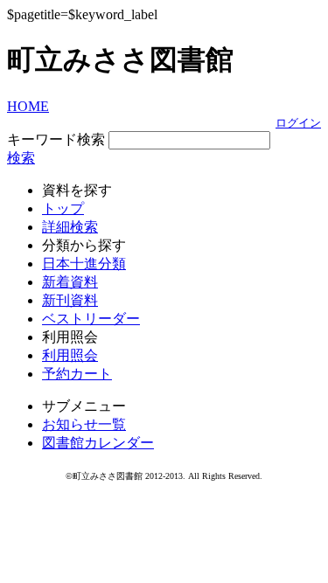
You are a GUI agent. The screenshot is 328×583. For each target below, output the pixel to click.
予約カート (77, 373)
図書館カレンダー (98, 442)
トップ (63, 208)
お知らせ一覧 (84, 424)
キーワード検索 (56, 139)
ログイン (298, 122)
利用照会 (70, 355)
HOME (28, 106)
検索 (21, 157)
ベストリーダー (91, 318)
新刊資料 (70, 300)
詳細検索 (70, 226)
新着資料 (70, 281)
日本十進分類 (84, 263)
